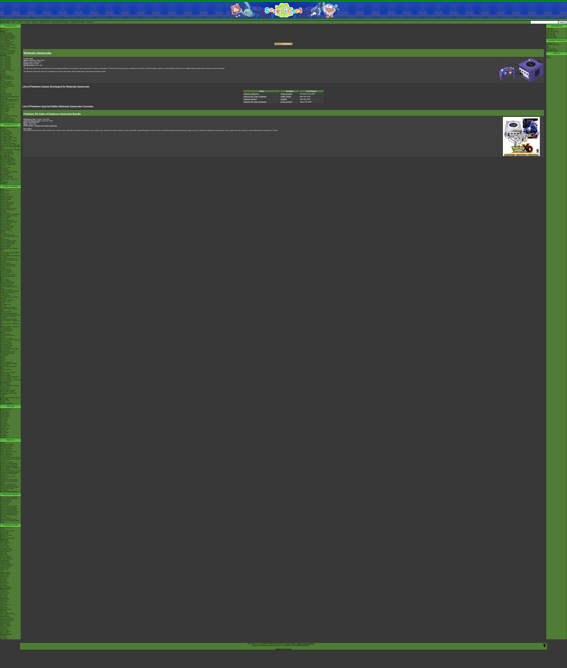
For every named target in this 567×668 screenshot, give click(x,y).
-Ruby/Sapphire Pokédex (7, 36)
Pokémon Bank (4, 254)
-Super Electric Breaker (7, 619)
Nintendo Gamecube (553, 44)
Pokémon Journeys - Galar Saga (10, 145)
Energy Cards (4, 534)
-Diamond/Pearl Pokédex (7, 37)
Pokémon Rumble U (6, 285)
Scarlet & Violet (5, 193)
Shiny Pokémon (5, 155)
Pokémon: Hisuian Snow (7, 163)
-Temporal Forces (5, 566)
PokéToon (3, 166)
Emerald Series (4, 425)
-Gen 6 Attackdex (5, 64)
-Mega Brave (4, 607)
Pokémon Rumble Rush (7, 242)
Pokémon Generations (7, 158)
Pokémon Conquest (6, 289)
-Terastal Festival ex (6, 618)
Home (13, 22)
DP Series (3, 427)
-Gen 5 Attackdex (5, 62)
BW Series (3, 431)
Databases (11, 26)
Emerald (2, 337)
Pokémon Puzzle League (7, 372)
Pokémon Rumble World (7, 264)
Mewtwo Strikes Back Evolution (10, 487)
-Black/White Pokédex (7, 39)
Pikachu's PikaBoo (6, 501)
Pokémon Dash (5, 341)
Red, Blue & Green (6, 369)
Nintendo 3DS (551, 34)
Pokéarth (90, 22)
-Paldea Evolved (5, 573)
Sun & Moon (4, 233)
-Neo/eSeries (4, 585)
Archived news (4, 30)
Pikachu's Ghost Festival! (8, 507)
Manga (10, 406)
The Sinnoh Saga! (5, 139)
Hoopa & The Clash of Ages (8, 479)
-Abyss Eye (3, 600)
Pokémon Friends (5, 199)
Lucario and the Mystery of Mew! (10, 457)
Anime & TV (10, 124)
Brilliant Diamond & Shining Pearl (10, 214)
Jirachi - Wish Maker (6, 454)
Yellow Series (4, 419)
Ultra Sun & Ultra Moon (7, 235)
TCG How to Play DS (6, 300)
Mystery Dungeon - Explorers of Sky (10, 321)
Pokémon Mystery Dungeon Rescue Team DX (8, 222)
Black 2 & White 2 (5, 281)
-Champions (4, 88)
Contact (27, 22)
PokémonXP (4, 98)
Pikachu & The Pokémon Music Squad (9, 521)
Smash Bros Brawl (6, 331)
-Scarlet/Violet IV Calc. (7, 85)
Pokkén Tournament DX (7, 244)
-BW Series (3, 581)
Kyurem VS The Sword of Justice (10, 471)
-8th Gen (2, 90)
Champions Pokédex (77, 22)
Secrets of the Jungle (6, 488)
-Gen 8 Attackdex (5, 67)
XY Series (3, 434)
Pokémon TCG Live (6, 230)
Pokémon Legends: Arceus (8, 216)
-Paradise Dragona (6, 621)
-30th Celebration (5, 542)
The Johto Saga (5, 135)
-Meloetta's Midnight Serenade (9, 472)
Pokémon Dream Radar (7, 282)
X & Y (2, 251)
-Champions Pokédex (6, 54)
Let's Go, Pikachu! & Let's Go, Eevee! (9, 237)
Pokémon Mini (4, 365)
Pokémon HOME (5, 217)
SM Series (3, 437)
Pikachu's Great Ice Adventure (9, 512)
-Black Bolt (3, 553)
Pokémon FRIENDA (6, 403)
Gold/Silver (3, 359)
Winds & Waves (5, 190)
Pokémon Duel (4, 273)
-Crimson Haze (4, 627)
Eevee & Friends (5, 518)
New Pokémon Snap (6, 227)
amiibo (2, 396)
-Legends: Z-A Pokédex (7, 52)
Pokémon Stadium (5, 378)
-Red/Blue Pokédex (6, 33)
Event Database (5, 117)
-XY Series (3, 579)
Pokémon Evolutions (6, 161)
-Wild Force (3, 628)
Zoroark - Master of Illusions (9, 466)
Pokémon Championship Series (9, 96)
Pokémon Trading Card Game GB (10, 380)
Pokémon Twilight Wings (7, 160)
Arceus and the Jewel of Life (9, 465)
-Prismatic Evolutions (6, 559)
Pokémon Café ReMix (7, 202)
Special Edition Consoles (7, 390)
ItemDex (2, 71)
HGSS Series (4, 430)
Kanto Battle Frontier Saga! (8, 137)
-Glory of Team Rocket (7, 613)
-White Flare (4, 554)
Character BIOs (5, 412)
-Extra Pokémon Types (7, 531)
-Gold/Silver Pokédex (6, 34)
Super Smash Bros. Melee (8, 366)
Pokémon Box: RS (6, 344)
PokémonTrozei (5, 350)
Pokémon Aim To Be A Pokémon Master (10, 147)
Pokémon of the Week (7, 86)
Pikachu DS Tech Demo (7, 351)
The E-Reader (4, 354)
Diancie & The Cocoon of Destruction (8, 477)
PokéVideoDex (4, 170)
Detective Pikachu (5, 245)
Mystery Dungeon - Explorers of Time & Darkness (10, 327)
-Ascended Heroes (6, 548)
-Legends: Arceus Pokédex (8, 48)
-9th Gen (2, 89)
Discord (35, 22)
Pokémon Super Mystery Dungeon (7, 266)
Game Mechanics (5, 83)
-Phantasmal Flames (6, 550)
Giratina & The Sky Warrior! (8, 463)
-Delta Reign (4, 541)
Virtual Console (4, 388)
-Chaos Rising (4, 545)
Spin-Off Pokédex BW (7, 79)
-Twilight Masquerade (6, 565)
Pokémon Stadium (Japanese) (9, 377)
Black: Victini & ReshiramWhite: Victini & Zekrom (10, 468)
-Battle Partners (5, 616)
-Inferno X (3, 606)
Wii (548, 46)
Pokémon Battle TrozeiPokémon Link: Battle (10, 256)
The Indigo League (6, 132)
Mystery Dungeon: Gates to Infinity (8, 287)
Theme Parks (4, 111)
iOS (548, 56)
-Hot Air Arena (4, 615)
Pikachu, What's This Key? (8, 519)
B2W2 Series (4, 432)
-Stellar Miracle (4, 622)
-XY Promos (4, 596)
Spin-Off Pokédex (5, 76)
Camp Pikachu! (5, 503)
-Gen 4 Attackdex (5, 61)
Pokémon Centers (5, 95)
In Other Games (5, 387)
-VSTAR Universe (5, 631)
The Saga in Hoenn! (6, 136)
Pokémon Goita (5, 400)
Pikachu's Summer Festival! (8, 506)
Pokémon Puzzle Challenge (8, 363)
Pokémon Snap (4, 374)
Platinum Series (5, 428)
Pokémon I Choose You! (7, 484)
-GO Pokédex (4, 49)
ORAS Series (4, 435)
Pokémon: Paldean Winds (8, 164)
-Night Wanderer (5, 624)
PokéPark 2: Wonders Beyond (9, 291)
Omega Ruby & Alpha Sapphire (9, 252)
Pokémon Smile (5, 224)
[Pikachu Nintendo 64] (521, 155)
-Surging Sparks (5, 560)
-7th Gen (2, 92)
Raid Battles (4, 537)
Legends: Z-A (4, 195)
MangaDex (3, 410)
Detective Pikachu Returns (8, 208)
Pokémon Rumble (5, 312)
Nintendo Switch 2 (552, 37)
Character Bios (4, 130)
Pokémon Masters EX (7, 204)
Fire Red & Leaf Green (7, 335)
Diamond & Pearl (5, 304)
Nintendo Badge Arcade (7, 276)
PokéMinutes (4, 169)
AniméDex (3, 129)
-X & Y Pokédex (5, 40)
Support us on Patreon (284, 649)
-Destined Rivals (5, 556)
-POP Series (4, 597)
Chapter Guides (5, 415)
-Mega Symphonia (5, 609)
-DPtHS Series (4, 582)
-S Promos (3, 637)
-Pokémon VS (4, 633)
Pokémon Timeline (6, 93)
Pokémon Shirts (5, 110)
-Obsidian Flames (5, 572)
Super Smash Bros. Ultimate (9, 248)
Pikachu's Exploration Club (8, 510)
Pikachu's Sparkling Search (8, 513)
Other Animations (5, 173)
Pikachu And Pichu (6, 500)
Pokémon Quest (5, 247)
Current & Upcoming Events (8, 116)
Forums (20, 22)
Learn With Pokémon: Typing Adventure (9, 297)
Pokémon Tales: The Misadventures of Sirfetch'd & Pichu (9, 179)
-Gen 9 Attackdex (5, 68)
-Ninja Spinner (4, 602)
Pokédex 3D (4, 294)
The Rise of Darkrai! (6, 462)
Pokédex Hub (44, 22)
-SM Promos (4, 594)
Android (549, 57)
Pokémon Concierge (6, 176)
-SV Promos (4, 591)
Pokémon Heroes (5, 453)
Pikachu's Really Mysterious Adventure (9, 515)
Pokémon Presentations (7, 107)
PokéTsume (3, 183)
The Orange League (6, 133)
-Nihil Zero (3, 603)
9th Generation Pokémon (7, 119)
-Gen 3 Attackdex (5, 59)
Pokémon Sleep (5, 207)
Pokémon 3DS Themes (7, 391)
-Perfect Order (4, 547)
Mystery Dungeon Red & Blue (9, 349)
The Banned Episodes (7, 154)
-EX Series (3, 584)
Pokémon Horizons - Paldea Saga (10, 149)
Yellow (2, 371)
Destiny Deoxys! (5, 456)
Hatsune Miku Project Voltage (9, 99)
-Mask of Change (5, 625)
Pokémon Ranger (5, 347)
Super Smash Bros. (6, 381)
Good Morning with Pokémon (9, 171)
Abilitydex (3, 74)
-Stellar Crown (4, 562)
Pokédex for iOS (5, 301)
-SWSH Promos (5, 593)
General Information (6, 409)
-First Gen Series (5, 587)
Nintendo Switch (552, 36)
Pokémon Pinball (5, 375)
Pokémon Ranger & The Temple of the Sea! (10, 459)
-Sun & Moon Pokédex (7, 42)
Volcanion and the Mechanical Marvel (9, 481)
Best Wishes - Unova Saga (8, 140)
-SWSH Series (4, 576)
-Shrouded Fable (5, 563)
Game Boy (550, 28)
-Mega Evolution (5, 551)
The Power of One (5, 447)
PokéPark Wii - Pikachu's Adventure (8, 317)
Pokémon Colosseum (6, 338)
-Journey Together (5, 557)
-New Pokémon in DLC (7, 120)
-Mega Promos (4, 590)
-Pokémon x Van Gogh (7, 104)
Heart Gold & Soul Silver (7, 307)
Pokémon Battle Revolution (8, 319)
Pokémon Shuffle (5, 263)
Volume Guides (4, 416)
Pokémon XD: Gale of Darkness (10, 340)
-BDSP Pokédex (5, 46)
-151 (1, 570)
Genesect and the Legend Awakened (8, 474)
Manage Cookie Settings (305, 644)
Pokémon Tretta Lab (6, 283)
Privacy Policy (290, 644)
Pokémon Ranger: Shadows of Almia (9, 324)
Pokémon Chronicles (6, 151)
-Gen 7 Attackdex (5, 65)
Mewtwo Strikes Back (7, 445)
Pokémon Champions (6, 196)
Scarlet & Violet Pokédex (60, 22)
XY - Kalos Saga (5, 142)
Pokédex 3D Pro (5, 295)
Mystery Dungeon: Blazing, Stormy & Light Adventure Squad (10, 314)
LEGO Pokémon (5, 108)
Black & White (4, 279)
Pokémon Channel (5, 343)
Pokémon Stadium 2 (6, 362)
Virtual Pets (3, 394)
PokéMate (3, 356)
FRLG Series (4, 424)
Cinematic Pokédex (6, 82)
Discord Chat (4, 114)
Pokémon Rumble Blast (7, 292)
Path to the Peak (5, 167)
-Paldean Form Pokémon (7, 122)
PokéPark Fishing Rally (7, 353)
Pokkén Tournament (6, 272)
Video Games (10, 186)
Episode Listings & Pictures (8, 127)
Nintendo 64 (550, 43)
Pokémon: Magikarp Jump (8, 241)
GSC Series (3, 421)
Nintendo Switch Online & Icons (10, 397)
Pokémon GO (4, 201)
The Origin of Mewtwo (7, 444)
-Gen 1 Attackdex (5, 56)
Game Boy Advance (553, 31)
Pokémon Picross (5, 269)
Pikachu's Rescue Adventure (9, 498)
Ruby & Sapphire (5, 334)
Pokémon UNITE (5, 205)
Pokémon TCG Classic (7, 538)
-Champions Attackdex (7, 70)
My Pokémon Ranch (6, 329)
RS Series (3, 422)
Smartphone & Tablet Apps (8, 393)
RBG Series (3, 418)
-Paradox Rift (4, 569)
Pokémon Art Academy (7, 258)
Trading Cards (10, 525)
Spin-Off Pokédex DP (6, 77)
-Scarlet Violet (4, 575)
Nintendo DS (550, 33)
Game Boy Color (552, 30)
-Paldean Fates (4, 568)
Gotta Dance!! (4, 504)
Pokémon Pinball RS (6, 346)
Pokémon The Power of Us (8, 485)
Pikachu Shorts (10, 494)
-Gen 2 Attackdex (5, 58)
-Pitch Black (4, 544)
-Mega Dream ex (5, 604)
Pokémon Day (4, 105)
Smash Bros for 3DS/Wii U (8, 275)
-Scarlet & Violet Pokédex (8, 51)
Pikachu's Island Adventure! (8, 509)
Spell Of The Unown (6, 448)
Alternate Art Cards (6, 535)
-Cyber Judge (4, 630)
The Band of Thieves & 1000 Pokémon (9, 260)
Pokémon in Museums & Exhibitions (7, 101)
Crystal (2, 360)
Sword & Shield (4, 213)
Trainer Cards (4, 532)
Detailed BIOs (4, 413)
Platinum (2, 306)
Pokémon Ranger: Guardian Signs (8, 309)
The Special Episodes (6, 152)
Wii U (548, 47)
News (2, 28)
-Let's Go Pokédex (6, 43)
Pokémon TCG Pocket (7, 210)
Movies (10, 440)
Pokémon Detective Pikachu (9, 491)
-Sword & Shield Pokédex (8, 45)
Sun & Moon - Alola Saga (8, 143)
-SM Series (3, 578)
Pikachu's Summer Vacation (8, 497)
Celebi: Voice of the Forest (8, 451)
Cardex (2, 80)
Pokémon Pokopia (5, 198)
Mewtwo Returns (5, 450)
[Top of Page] (544, 645)
